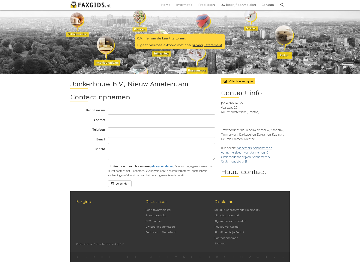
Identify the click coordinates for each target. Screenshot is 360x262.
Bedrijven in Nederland (161, 232)
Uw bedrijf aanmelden (160, 226)
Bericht (100, 149)
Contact (99, 120)
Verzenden (122, 183)
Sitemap (219, 243)
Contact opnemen (226, 237)
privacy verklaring (161, 166)
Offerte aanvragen (241, 81)
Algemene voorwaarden (230, 221)
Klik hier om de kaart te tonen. (161, 38)
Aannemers (244, 148)
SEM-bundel (154, 221)
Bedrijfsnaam (95, 110)
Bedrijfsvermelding (158, 209)
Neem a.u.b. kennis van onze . (161, 171)
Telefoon (98, 130)
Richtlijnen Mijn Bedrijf (229, 232)
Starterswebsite (156, 215)
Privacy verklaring (226, 226)
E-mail (100, 139)
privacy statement (207, 45)
